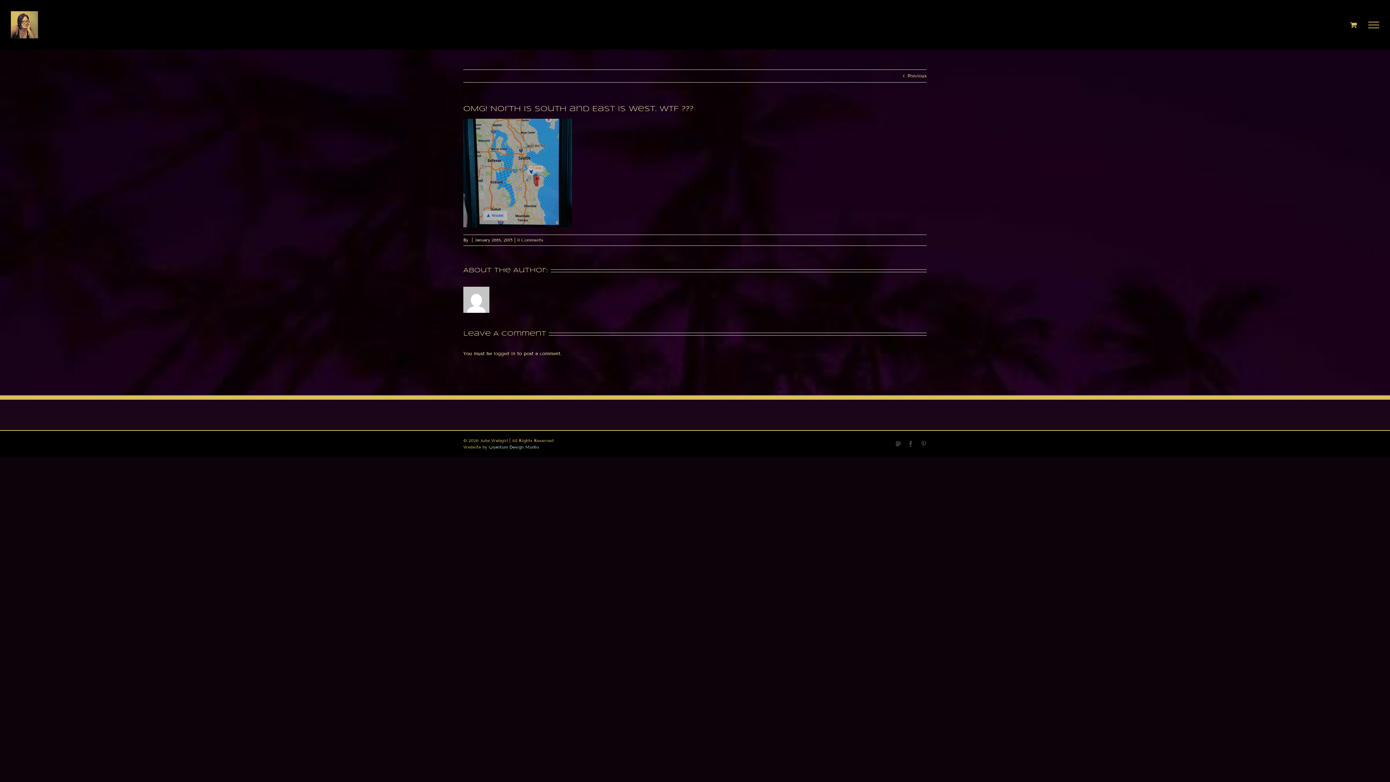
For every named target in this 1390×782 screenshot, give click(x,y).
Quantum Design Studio (514, 447)
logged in (504, 354)
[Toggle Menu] (1374, 25)
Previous (917, 76)
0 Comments (530, 240)
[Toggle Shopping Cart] (1353, 25)
